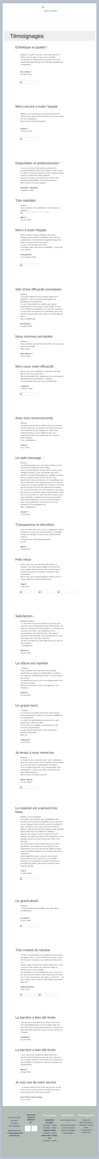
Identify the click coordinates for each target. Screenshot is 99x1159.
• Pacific (53, 1125)
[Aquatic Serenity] (49, 11)
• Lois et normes (68, 1128)
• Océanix (46, 1125)
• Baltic (54, 1128)
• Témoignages (68, 1133)
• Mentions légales (67, 1130)
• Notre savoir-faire (68, 1125)
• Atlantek (46, 1128)
